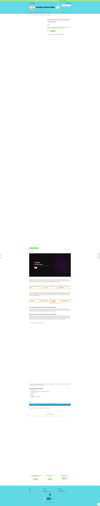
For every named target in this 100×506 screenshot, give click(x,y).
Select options (64, 478)
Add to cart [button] (35, 479)
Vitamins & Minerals (61, 34)
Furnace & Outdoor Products (61, 491)
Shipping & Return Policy (46, 491)
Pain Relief (35, 12)
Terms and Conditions (62, 0)
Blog (49, 12)
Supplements (57, 34)
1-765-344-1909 (32, 3)
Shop (30, 488)
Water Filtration (40, 12)
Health (30, 12)
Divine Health (51, 34)
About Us (44, 488)
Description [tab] (31, 248)
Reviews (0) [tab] (36, 248)
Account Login (68, 3)
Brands (45, 12)
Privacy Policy (59, 488)
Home (30, 491)
